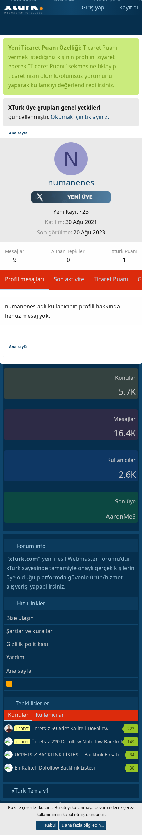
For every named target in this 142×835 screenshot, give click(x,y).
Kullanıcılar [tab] (50, 715)
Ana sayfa (18, 670)
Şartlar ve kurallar (29, 631)
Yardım (15, 657)
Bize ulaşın (20, 618)
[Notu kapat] (131, 106)
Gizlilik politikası (27, 644)
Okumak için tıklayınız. (80, 117)
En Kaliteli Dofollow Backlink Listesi (54, 767)
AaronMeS (121, 516)
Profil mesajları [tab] (24, 279)
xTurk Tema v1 (29, 790)
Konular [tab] (18, 715)
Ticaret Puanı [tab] (111, 279)
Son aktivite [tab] (69, 279)
